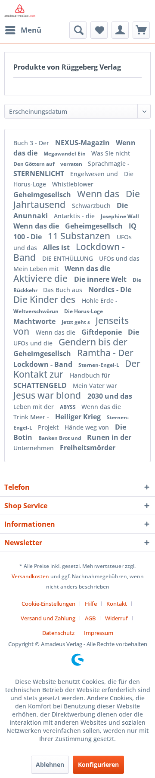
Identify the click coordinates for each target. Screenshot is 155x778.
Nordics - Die (109, 289)
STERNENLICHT (39, 173)
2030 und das (109, 396)
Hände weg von (88, 427)
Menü (31, 30)
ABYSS (68, 407)
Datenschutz (58, 633)
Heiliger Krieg (78, 416)
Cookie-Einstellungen (48, 603)
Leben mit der (34, 407)
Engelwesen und (95, 174)
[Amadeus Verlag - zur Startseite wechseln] (19, 10)
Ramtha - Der (105, 353)
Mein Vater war (95, 385)
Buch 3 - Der (32, 143)
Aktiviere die (41, 278)
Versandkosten (30, 576)
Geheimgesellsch (43, 194)
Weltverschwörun (36, 311)
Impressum (98, 633)
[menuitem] (23, 30)
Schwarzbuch (92, 205)
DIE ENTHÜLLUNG (68, 258)
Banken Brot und (60, 438)
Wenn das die (37, 226)
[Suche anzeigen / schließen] (78, 30)
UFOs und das (119, 258)
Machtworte (35, 321)
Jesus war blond (48, 395)
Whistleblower (72, 184)
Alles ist (57, 247)
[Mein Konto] (120, 30)
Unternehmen (34, 448)
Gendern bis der (93, 342)
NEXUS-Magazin (83, 142)
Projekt (49, 427)
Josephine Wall (120, 216)
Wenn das (99, 194)
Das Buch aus (63, 290)
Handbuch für (90, 375)
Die (133, 332)
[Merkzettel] (99, 30)
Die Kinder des (45, 299)
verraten (72, 164)
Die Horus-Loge (83, 311)
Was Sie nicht (110, 153)
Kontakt (116, 603)
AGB (90, 618)
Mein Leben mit (36, 269)
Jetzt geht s (76, 322)
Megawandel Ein (65, 153)
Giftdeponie (102, 332)
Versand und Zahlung (48, 618)
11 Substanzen (80, 236)
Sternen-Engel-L (99, 365)
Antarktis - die (75, 216)
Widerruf (116, 618)
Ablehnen (50, 764)
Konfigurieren (98, 764)
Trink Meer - (32, 417)
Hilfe (91, 603)
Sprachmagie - (109, 163)
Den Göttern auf (34, 164)
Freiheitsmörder (87, 447)
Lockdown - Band (43, 364)
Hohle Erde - (100, 300)
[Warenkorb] (141, 30)
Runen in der (109, 437)
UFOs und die (33, 343)
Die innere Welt (101, 279)
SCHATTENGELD (40, 385)
